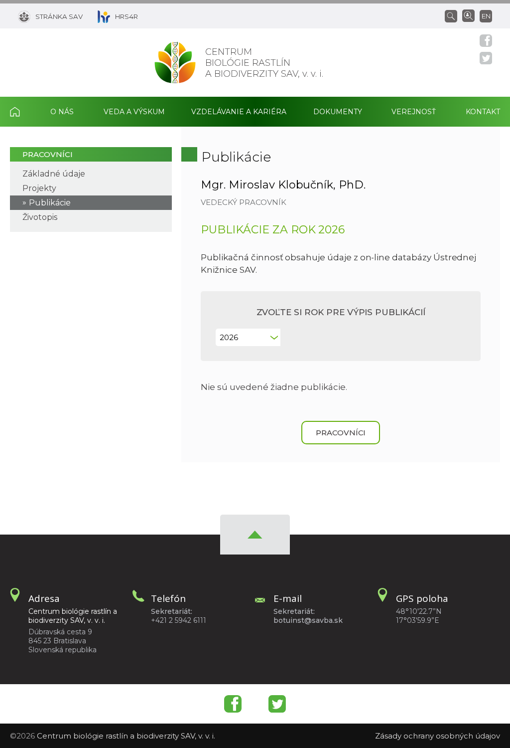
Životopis (39, 217)
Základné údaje (53, 174)
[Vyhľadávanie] (453, 15)
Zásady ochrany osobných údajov (437, 736)
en (486, 16)
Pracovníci (47, 154)
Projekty (39, 188)
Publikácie (50, 202)
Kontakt (483, 111)
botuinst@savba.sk (308, 620)
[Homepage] (175, 62)
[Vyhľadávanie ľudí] (468, 15)
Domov (22, 112)
